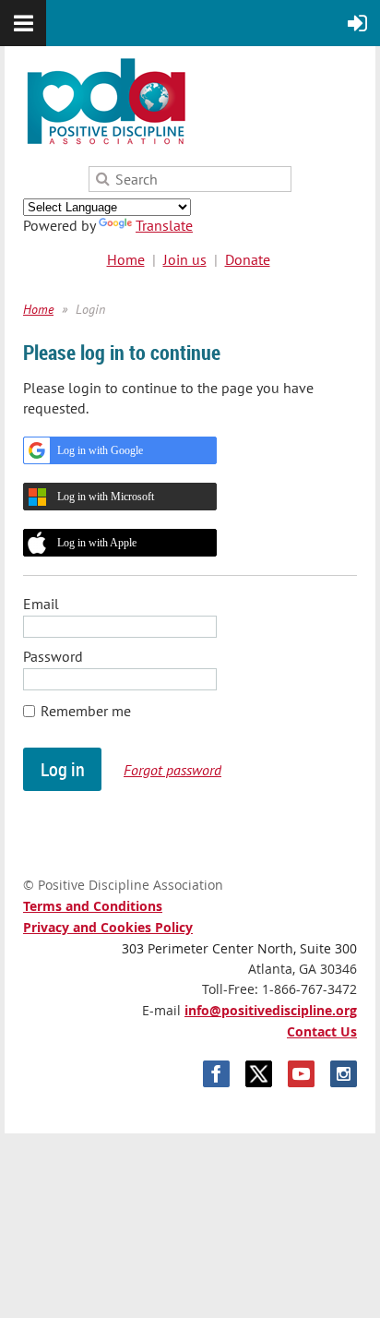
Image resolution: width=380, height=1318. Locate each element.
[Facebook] (216, 1073)
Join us (185, 259)
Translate (164, 225)
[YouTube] (301, 1073)
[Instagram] (343, 1073)
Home (126, 259)
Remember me (86, 710)
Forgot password (172, 770)
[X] (258, 1073)
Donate (247, 259)
